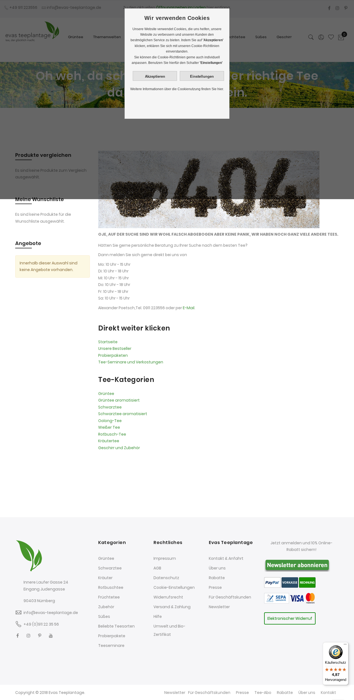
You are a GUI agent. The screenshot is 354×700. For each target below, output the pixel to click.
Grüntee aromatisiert (119, 400)
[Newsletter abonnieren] (297, 564)
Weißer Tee (109, 427)
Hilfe (157, 616)
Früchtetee (109, 597)
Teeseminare (111, 645)
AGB (157, 568)
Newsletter (219, 607)
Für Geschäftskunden (230, 597)
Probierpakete (111, 636)
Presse (215, 587)
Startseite (108, 342)
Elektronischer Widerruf (289, 618)
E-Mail (188, 308)
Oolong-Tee (110, 420)
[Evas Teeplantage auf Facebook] (17, 636)
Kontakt (328, 692)
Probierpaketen (113, 355)
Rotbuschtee (110, 587)
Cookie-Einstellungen (174, 587)
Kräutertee (108, 441)
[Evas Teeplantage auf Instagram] (28, 636)
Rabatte (217, 578)
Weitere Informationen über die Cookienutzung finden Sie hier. (177, 89)
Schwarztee (110, 407)
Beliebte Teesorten (116, 626)
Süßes (104, 616)
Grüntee (106, 393)
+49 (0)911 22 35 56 (41, 624)
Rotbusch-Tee (112, 434)
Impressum (164, 558)
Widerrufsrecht (168, 597)
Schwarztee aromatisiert (122, 414)
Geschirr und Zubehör (119, 448)
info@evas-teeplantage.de (51, 612)
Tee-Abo (262, 692)
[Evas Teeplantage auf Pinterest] (39, 636)
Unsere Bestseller (114, 348)
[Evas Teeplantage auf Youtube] (51, 636)
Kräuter (105, 578)
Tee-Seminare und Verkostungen (130, 362)
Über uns (217, 568)
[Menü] (345, 645)
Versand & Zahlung (172, 607)
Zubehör (106, 607)
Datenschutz (166, 578)
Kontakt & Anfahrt (226, 558)
